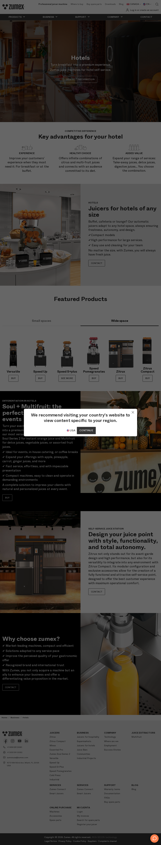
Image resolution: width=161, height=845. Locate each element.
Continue (86, 430)
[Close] (133, 411)
